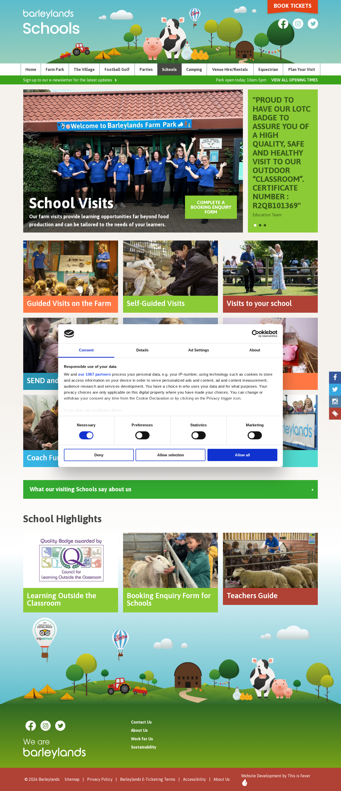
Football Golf (117, 69)
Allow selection (170, 455)
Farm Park (55, 69)
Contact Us (141, 722)
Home (30, 69)
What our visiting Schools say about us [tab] (80, 489)
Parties (146, 69)
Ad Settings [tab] (198, 350)
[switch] (142, 435)
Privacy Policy (100, 779)
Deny (98, 455)
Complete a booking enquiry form (211, 207)
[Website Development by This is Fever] (244, 782)
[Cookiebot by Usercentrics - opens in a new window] (255, 333)
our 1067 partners (94, 374)
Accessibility (194, 779)
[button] (255, 225)
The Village (84, 69)
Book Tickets (293, 5)
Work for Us (142, 739)
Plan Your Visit (301, 69)
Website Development (261, 776)
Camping (194, 69)
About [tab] (254, 350)
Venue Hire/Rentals (230, 69)
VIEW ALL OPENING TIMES (294, 80)
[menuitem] (31, 69)
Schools (169, 69)
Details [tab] (142, 350)
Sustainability (143, 747)
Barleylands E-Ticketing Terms (147, 779)
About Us (139, 730)
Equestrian (268, 69)
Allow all (242, 455)
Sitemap (72, 779)
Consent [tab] (86, 350)
